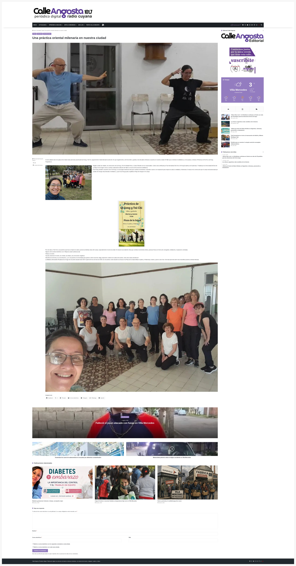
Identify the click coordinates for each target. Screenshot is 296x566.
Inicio (35, 25)
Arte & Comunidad (69, 25)
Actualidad (42, 25)
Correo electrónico (37, 537)
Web (130, 537)
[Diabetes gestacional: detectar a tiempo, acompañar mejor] (62, 482)
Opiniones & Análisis (55, 25)
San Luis (80, 25)
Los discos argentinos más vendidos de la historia (244, 121)
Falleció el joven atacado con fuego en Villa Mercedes (125, 423)
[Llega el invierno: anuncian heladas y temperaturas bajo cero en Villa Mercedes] (125, 482)
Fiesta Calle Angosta (92, 25)
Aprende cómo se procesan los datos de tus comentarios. (65, 553)
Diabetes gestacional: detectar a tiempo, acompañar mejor (47, 501)
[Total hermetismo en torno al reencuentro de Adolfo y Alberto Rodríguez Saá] (225, 137)
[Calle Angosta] (63, 12)
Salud (43, 30)
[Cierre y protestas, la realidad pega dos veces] (187, 482)
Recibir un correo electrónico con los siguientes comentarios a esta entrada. (52, 544)
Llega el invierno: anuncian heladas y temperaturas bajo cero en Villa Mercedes (116, 501)
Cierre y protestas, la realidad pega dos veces (169, 501)
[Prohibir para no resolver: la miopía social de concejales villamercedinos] (225, 144)
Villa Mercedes (47, 33)
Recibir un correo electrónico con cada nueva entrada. (47, 547)
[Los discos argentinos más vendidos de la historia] (225, 124)
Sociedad (39, 30)
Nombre (34, 530)
